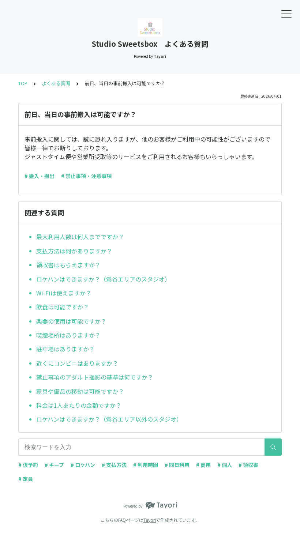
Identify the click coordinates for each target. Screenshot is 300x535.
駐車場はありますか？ (65, 348)
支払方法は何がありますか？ (74, 250)
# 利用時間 (145, 464)
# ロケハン (83, 464)
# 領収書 (248, 464)
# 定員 (25, 478)
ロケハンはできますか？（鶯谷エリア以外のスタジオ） (109, 419)
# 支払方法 (114, 464)
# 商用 (203, 464)
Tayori (149, 520)
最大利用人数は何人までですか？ (80, 236)
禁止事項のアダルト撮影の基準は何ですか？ (94, 377)
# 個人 (224, 464)
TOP (22, 83)
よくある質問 (56, 83)
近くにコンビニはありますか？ (77, 363)
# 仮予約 (28, 464)
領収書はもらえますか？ (68, 264)
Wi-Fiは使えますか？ (63, 293)
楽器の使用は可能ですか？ (71, 321)
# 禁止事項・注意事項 (86, 176)
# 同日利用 (177, 464)
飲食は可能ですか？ (62, 306)
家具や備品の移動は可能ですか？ (80, 391)
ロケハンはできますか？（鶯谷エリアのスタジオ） (103, 279)
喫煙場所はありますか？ (68, 335)
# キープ (54, 464)
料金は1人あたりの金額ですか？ (78, 405)
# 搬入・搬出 (40, 176)
